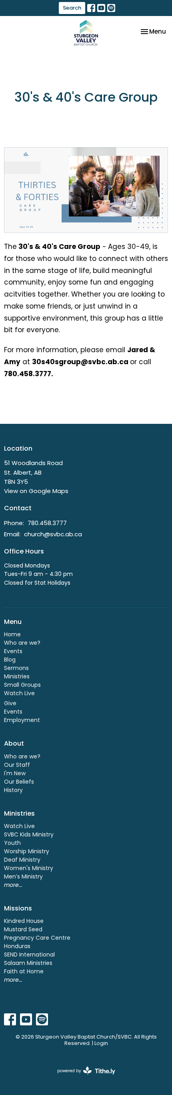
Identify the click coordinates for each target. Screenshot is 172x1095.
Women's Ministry (28, 868)
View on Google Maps (36, 491)
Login (101, 1043)
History (13, 790)
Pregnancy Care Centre (37, 938)
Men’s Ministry (23, 876)
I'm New (15, 773)
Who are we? (22, 643)
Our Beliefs (19, 782)
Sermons (16, 668)
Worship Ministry (26, 851)
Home (12, 634)
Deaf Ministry (22, 860)
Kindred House (24, 921)
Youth (12, 843)
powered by (82, 1077)
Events (13, 651)
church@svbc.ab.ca (53, 534)
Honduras (17, 946)
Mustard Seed (23, 929)
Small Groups (22, 685)
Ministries (17, 676)
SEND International (29, 955)
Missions (18, 908)
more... (13, 885)
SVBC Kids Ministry (29, 834)
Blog (10, 660)
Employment (22, 720)
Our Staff (17, 765)
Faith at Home (24, 971)
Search (72, 8)
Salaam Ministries (28, 963)
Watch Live (19, 693)
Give (10, 703)
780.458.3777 (47, 523)
